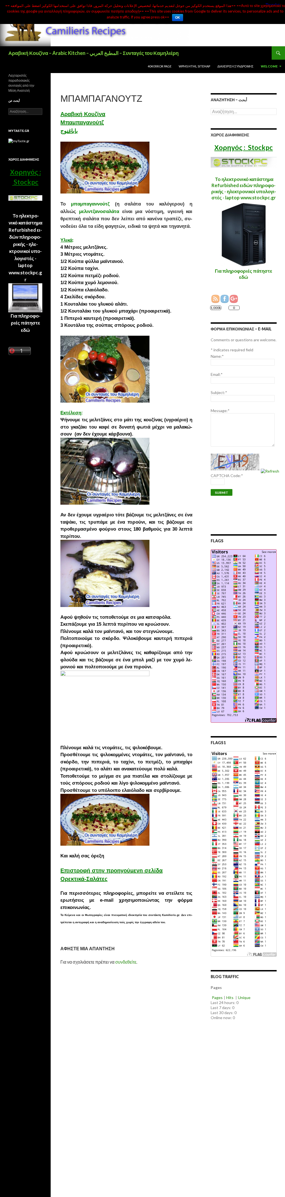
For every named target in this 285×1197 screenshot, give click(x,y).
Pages (217, 997)
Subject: (219, 392)
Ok (177, 18)
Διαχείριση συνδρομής (235, 66)
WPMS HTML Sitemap (194, 66)
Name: (217, 356)
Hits (230, 997)
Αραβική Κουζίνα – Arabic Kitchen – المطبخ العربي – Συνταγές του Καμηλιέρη (93, 53)
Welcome (269, 66)
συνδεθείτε (125, 961)
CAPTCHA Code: (227, 475)
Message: (220, 410)
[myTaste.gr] (19, 141)
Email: (217, 374)
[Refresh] (270, 471)
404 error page (159, 66)
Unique (244, 997)
